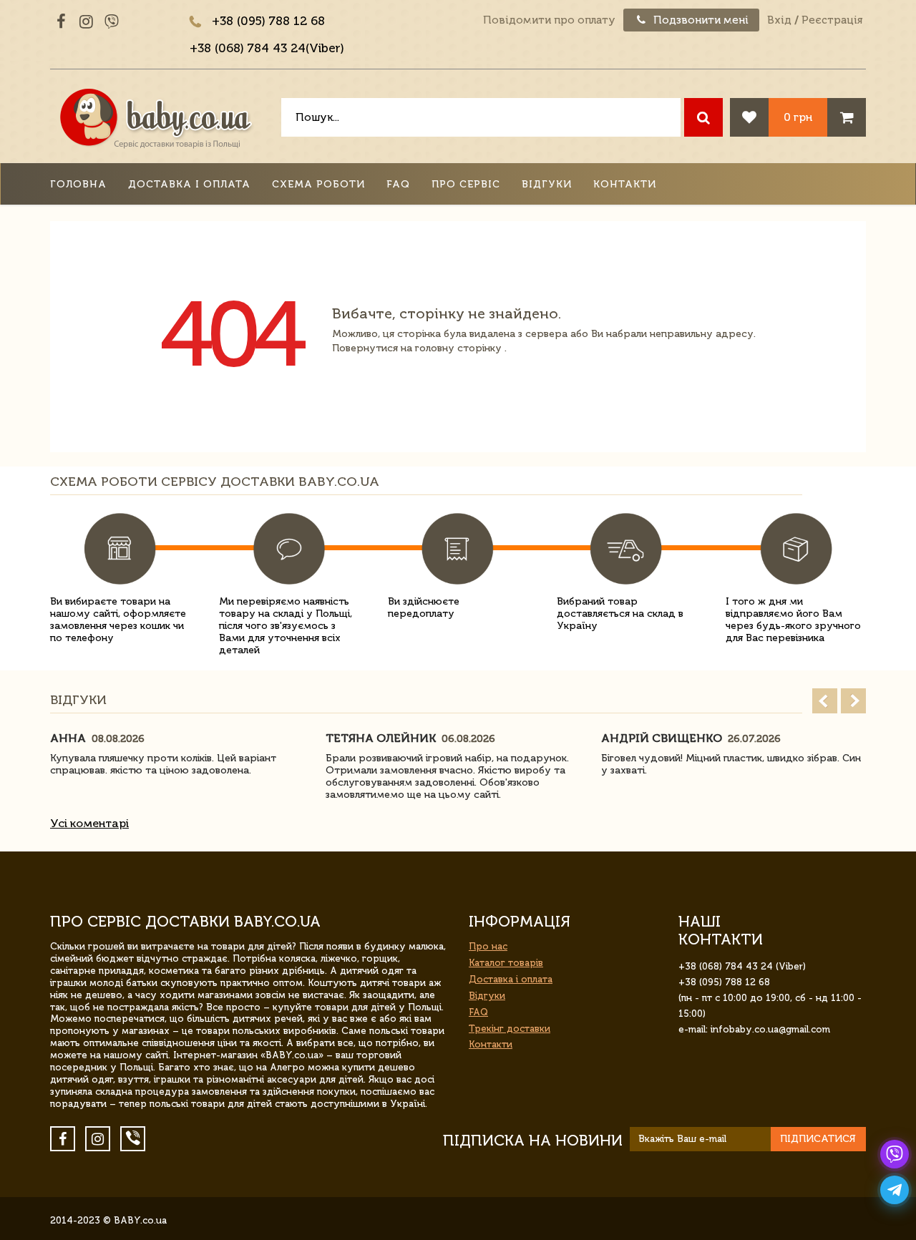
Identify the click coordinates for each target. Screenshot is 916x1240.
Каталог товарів (506, 962)
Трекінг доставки (509, 1028)
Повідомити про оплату (549, 20)
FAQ (398, 184)
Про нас (488, 946)
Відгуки (547, 184)
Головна (78, 184)
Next (853, 700)
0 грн (798, 117)
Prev (824, 700)
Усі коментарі (89, 823)
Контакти (624, 184)
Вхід (779, 20)
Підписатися (818, 1139)
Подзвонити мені (700, 20)
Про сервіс (466, 184)
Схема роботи (318, 184)
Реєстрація (832, 20)
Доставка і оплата (189, 184)
